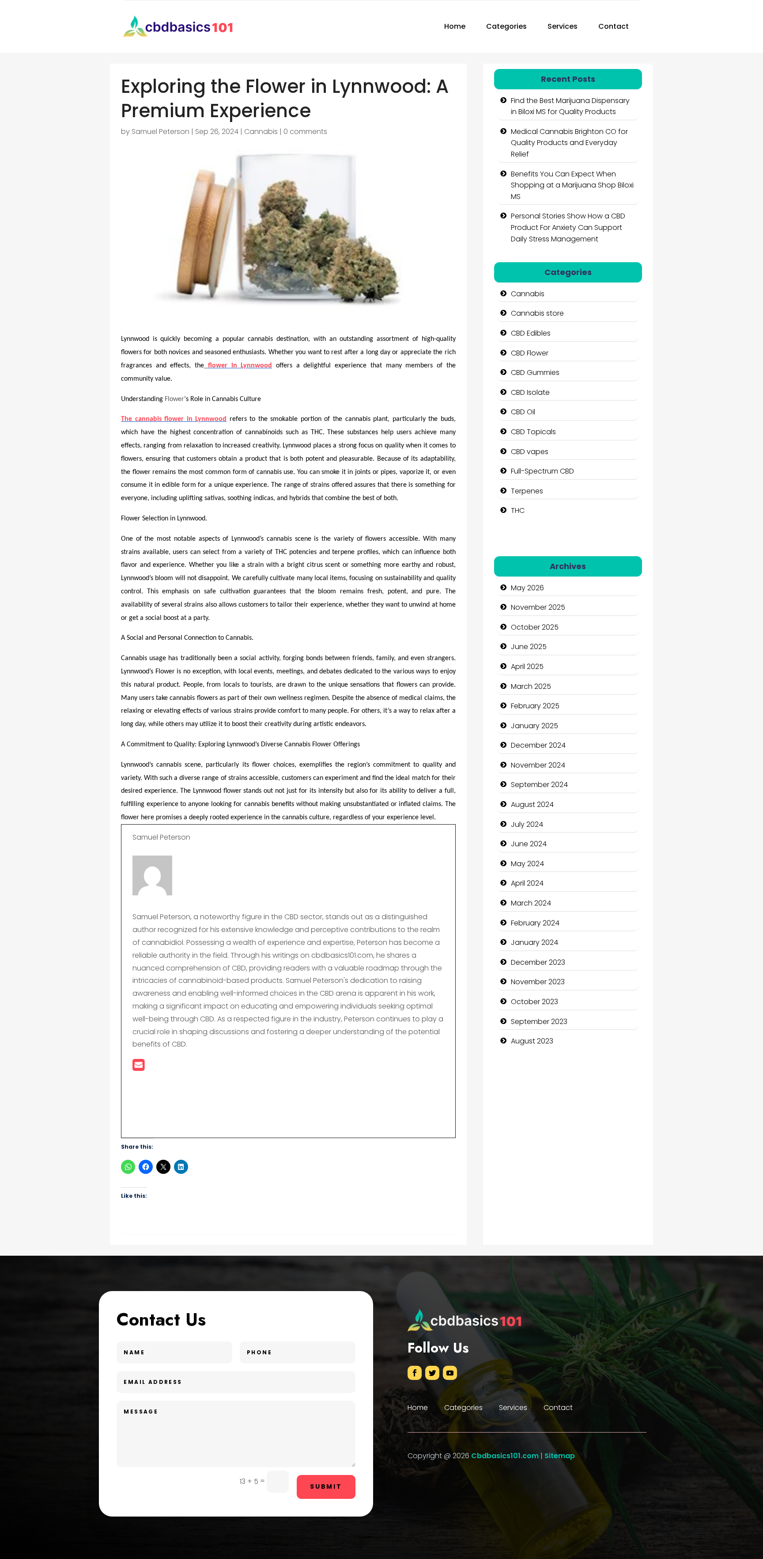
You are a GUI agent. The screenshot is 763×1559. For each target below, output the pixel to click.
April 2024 (527, 883)
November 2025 (538, 607)
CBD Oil (523, 412)
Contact (613, 26)
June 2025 (529, 647)
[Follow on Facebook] (415, 1373)
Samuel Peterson (160, 131)
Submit (326, 1486)
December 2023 (538, 962)
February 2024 (535, 923)
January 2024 (534, 942)
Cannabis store (537, 313)
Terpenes (527, 491)
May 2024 (527, 864)
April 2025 (527, 666)
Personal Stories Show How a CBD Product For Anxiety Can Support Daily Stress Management (568, 227)
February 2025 (535, 706)
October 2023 (534, 1002)
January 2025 (534, 726)
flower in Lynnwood (240, 365)
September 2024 (539, 785)
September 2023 (539, 1021)
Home (454, 26)
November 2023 (538, 982)
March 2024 (531, 903)
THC (518, 510)
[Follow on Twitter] (432, 1373)
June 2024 (529, 844)
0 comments (305, 131)
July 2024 (527, 824)
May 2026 (527, 588)
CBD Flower (529, 353)
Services (563, 26)
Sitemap (559, 1456)
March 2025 (531, 686)
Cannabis (261, 131)
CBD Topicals (533, 432)
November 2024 (538, 765)
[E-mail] (138, 1067)
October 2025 (535, 627)
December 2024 (538, 745)
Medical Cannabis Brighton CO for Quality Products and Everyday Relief (569, 142)
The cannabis (142, 419)
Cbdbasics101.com (505, 1456)
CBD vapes (529, 452)
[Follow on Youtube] (450, 1373)
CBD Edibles (531, 333)
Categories (506, 26)
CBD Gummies (535, 372)
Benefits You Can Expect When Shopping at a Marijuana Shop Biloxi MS (572, 185)
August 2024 (532, 804)
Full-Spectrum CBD (542, 471)
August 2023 (532, 1041)
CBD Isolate (530, 392)
